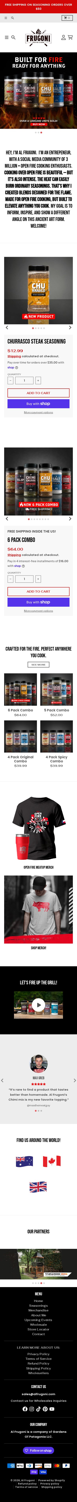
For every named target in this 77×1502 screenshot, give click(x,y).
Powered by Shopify (51, 1480)
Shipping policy (51, 1487)
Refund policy (27, 1483)
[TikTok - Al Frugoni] (38, 1409)
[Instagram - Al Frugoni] (31, 1409)
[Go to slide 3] (41, 132)
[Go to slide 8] (48, 519)
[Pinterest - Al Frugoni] (45, 1409)
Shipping (14, 356)
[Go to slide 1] (36, 132)
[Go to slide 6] (42, 519)
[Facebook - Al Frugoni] (25, 1409)
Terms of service (26, 1487)
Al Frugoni (28, 1480)
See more (38, 664)
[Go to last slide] (7, 328)
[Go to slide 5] (44, 328)
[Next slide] (70, 328)
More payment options (38, 412)
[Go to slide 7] (45, 519)
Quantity (14, 374)
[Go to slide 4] (41, 328)
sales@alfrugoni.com (38, 1394)
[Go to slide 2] (38, 132)
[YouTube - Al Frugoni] (51, 1409)
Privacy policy (49, 1483)
